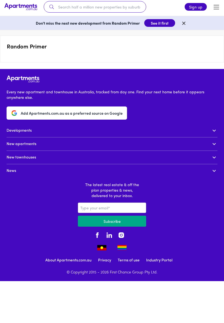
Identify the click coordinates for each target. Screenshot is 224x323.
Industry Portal (159, 260)
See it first (160, 23)
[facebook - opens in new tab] (97, 234)
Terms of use (129, 260)
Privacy (104, 260)
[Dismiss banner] (183, 23)
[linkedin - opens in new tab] (109, 234)
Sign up (195, 7)
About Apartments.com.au (68, 260)
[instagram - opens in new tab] (121, 234)
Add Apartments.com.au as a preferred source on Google (72, 113)
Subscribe (112, 221)
